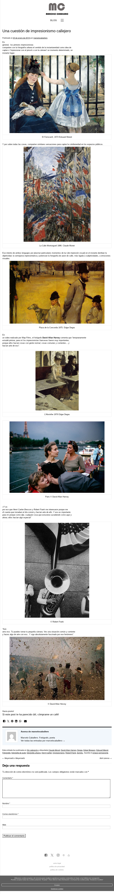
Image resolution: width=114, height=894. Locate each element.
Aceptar (57, 885)
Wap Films (26, 338)
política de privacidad (57, 866)
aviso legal (57, 863)
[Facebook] (46, 855)
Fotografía (6, 752)
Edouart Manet (102, 750)
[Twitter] (52, 855)
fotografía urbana (34, 752)
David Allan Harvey (68, 750)
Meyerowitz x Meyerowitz (13, 758)
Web (4, 824)
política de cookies (57, 870)
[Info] (63, 855)
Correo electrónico (10, 814)
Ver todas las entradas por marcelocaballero (43, 740)
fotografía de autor (18, 752)
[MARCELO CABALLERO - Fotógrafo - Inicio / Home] (57, 14)
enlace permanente (100, 752)
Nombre (6, 803)
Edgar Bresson (89, 750)
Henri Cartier (47, 752)
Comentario (7, 778)
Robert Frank (70, 752)
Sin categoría (32, 750)
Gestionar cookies (57, 889)
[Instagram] (58, 855)
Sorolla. (80, 752)
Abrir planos (106, 758)
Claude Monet (54, 750)
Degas (80, 750)
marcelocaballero (40, 38)
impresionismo (59, 752)
